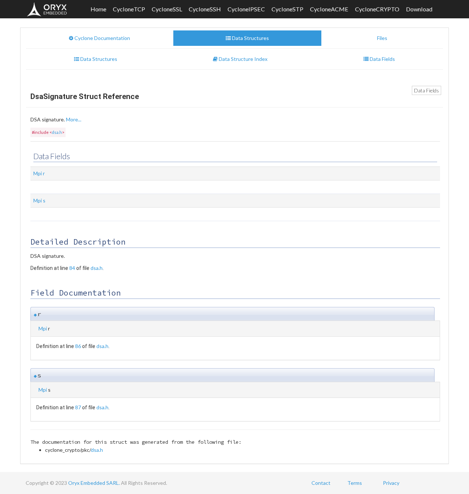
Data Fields (426, 90)
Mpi (37, 173)
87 (78, 407)
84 (72, 268)
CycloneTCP (129, 9)
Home (98, 9)
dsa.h (57, 132)
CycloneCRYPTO (377, 9)
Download (419, 9)
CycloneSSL (167, 9)
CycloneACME (329, 9)
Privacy (391, 483)
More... (73, 119)
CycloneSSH (205, 9)
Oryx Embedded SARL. (94, 483)
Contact (320, 483)
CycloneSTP (287, 9)
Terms (354, 483)
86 (78, 346)
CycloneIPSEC (246, 9)
